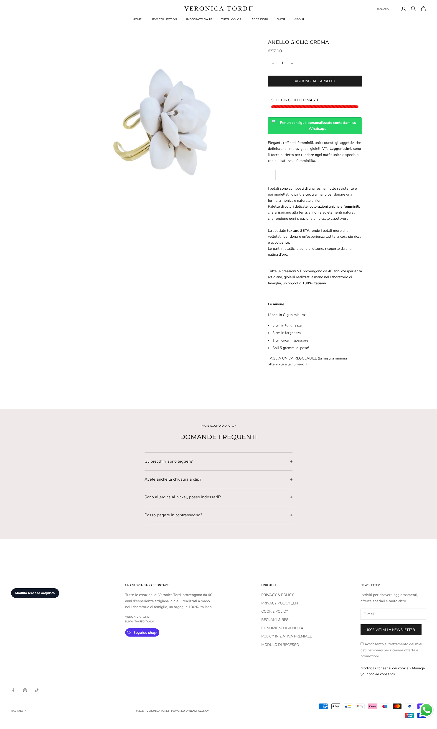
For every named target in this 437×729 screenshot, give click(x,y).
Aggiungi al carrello (315, 81)
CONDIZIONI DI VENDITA (282, 628)
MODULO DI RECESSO (280, 644)
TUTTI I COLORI (231, 19)
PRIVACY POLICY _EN (279, 603)
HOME (137, 19)
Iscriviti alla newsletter (391, 629)
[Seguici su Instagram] (25, 690)
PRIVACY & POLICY (277, 594)
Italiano (383, 8)
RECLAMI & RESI (275, 619)
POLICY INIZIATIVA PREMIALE (286, 636)
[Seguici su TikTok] (37, 690)
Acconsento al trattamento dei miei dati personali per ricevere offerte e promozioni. (391, 650)
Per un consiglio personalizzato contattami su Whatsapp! (318, 125)
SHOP (281, 19)
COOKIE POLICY (274, 611)
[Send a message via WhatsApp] (426, 710)
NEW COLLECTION (164, 19)
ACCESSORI (260, 19)
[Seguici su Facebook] (13, 690)
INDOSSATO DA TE (199, 19)
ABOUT (299, 19)
